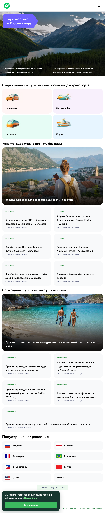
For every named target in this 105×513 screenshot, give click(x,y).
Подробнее (30, 498)
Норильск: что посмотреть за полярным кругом (73, 72)
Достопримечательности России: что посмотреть (74, 68)
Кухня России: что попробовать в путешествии (22, 68)
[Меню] (99, 6)
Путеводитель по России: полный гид (18, 72)
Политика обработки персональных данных (82, 508)
